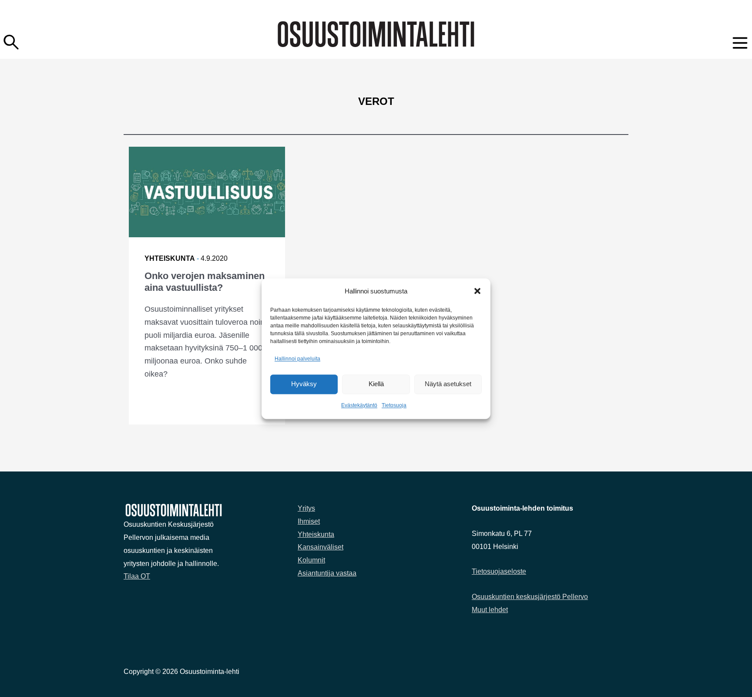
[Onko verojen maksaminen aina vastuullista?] (207, 192)
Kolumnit (311, 560)
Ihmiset (309, 521)
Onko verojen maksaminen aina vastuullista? (204, 281)
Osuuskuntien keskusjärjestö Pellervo (530, 596)
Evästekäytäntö (359, 405)
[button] (477, 291)
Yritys (306, 508)
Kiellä (376, 384)
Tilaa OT (137, 576)
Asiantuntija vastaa (327, 573)
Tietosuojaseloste (499, 571)
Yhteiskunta (169, 258)
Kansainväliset (320, 547)
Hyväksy (304, 384)
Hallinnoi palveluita (297, 359)
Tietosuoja (394, 405)
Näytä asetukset (448, 384)
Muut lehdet (490, 609)
